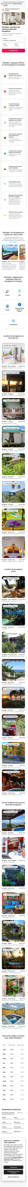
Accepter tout (13, 1167)
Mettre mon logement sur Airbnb (12, 9)
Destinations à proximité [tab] (8, 1112)
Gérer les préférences (13, 1177)
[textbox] (7, 46)
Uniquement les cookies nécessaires (13, 1172)
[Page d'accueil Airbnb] (3, 9)
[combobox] (13, 40)
